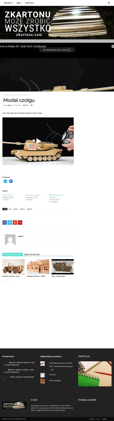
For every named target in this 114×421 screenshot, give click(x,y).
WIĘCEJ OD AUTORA (32, 254)
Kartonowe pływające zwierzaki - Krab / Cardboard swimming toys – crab (61, 366)
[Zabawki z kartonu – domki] (38, 266)
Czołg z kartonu (7, 195)
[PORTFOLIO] (95, 386)
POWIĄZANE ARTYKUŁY (12, 254)
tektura (22, 209)
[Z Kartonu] (57, 22)
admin (9, 105)
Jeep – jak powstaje (58, 276)
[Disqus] (38, 317)
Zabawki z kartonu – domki (36, 276)
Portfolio (29, 3)
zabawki (29, 209)
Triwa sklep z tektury (33, 195)
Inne (18, 3)
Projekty (8, 3)
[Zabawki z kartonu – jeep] (13, 266)
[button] (109, 3)
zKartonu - (53, 374)
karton (16, 209)
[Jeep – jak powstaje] (63, 266)
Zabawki (17, 95)
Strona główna (7, 95)
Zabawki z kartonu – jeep (10, 276)
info (10, 209)
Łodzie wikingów (55, 380)
